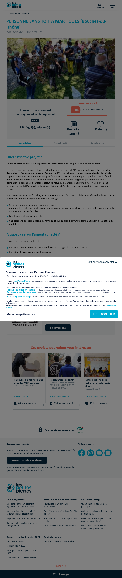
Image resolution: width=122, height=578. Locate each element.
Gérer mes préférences (21, 314)
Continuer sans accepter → (102, 262)
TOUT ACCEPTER (104, 314)
